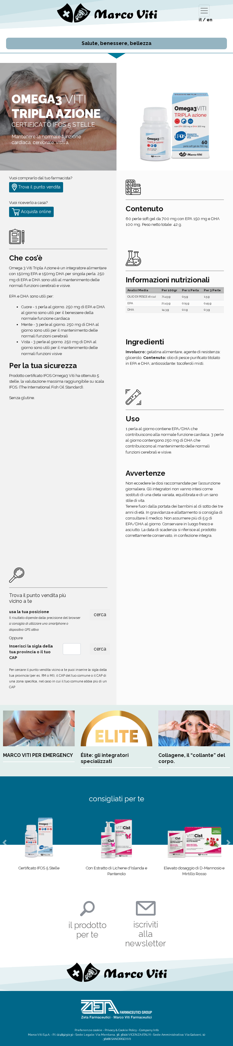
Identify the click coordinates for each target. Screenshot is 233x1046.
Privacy (110, 1030)
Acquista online (35, 211)
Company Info (149, 1030)
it (200, 19)
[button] (4, 842)
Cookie (123, 1030)
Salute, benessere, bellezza (116, 43)
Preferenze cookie (88, 1030)
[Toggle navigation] (204, 11)
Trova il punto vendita (38, 187)
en (209, 19)
